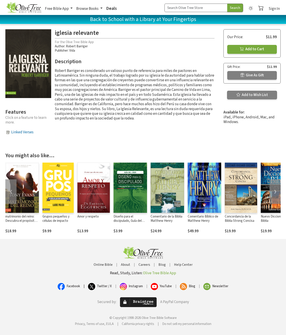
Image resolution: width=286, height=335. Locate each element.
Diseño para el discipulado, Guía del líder (128, 220)
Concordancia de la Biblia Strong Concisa (239, 218)
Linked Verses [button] (22, 132)
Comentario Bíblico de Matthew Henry (203, 218)
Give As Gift (254, 75)
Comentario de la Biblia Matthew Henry (166, 218)
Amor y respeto (88, 216)
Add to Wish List (254, 95)
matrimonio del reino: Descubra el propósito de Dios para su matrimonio (20, 223)
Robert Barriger (77, 46)
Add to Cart (254, 49)
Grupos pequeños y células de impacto (55, 218)
